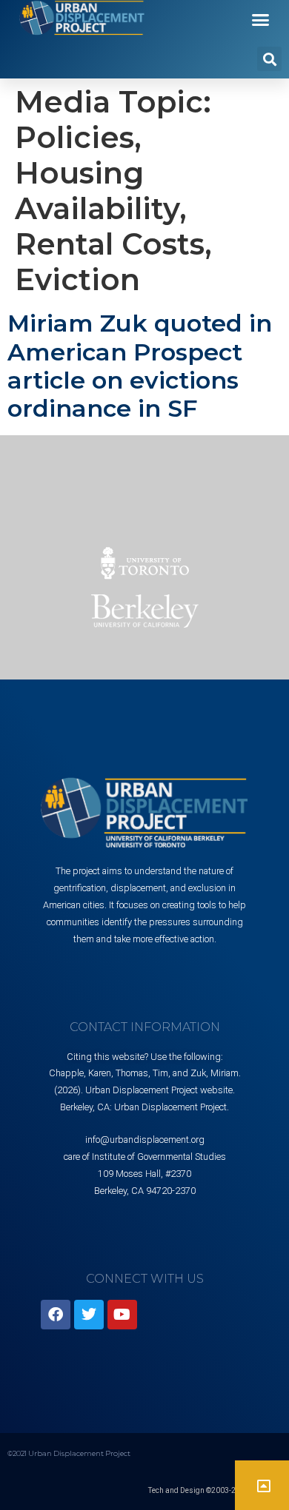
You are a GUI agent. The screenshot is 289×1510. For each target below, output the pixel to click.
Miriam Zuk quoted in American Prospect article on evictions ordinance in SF (139, 366)
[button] (261, 20)
